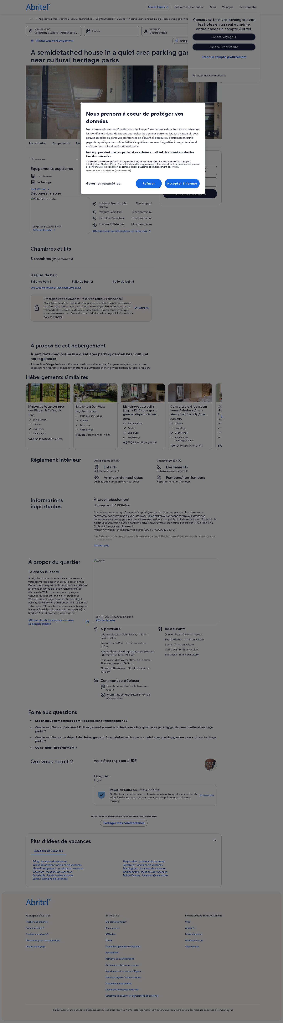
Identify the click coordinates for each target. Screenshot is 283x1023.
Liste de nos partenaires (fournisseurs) (108, 170)
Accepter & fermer (182, 183)
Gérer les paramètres (103, 183)
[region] (142, 148)
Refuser (149, 183)
